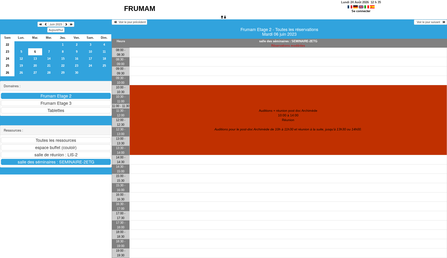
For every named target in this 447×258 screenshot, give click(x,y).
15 (62, 58)
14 (49, 58)
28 (49, 72)
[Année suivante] (71, 24)
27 (35, 72)
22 (7, 44)
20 (35, 65)
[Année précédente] (40, 24)
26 (7, 72)
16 (76, 58)
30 (76, 72)
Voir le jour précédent (131, 22)
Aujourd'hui (56, 30)
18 (104, 58)
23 (7, 51)
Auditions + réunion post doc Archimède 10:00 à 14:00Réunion (288, 120)
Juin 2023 (56, 24)
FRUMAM (139, 8)
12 (21, 58)
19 (21, 65)
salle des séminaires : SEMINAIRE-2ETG (288, 41)
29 (62, 72)
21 (49, 65)
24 (7, 58)
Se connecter (361, 11)
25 (7, 65)
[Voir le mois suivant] (66, 24)
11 (104, 51)
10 (90, 51)
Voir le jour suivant (429, 22)
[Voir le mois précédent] (45, 24)
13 (35, 58)
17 (90, 58)
